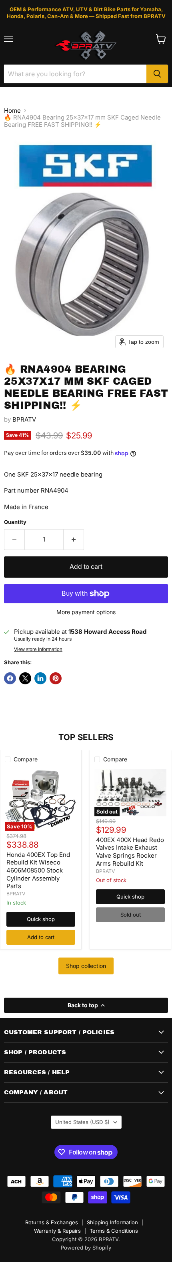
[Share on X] (25, 678)
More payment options (86, 612)
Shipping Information (112, 1222)
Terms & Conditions (114, 1231)
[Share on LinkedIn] (40, 678)
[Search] (157, 74)
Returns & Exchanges (51, 1222)
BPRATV (24, 419)
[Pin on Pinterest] (56, 678)
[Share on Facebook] (10, 678)
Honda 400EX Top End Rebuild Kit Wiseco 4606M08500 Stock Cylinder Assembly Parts (38, 870)
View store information (38, 649)
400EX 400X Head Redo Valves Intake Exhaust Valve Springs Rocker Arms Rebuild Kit (130, 851)
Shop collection (86, 965)
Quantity (15, 522)
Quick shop (41, 919)
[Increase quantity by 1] (74, 539)
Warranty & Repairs (57, 1231)
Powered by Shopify (86, 1247)
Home (12, 110)
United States (82, 1122)
